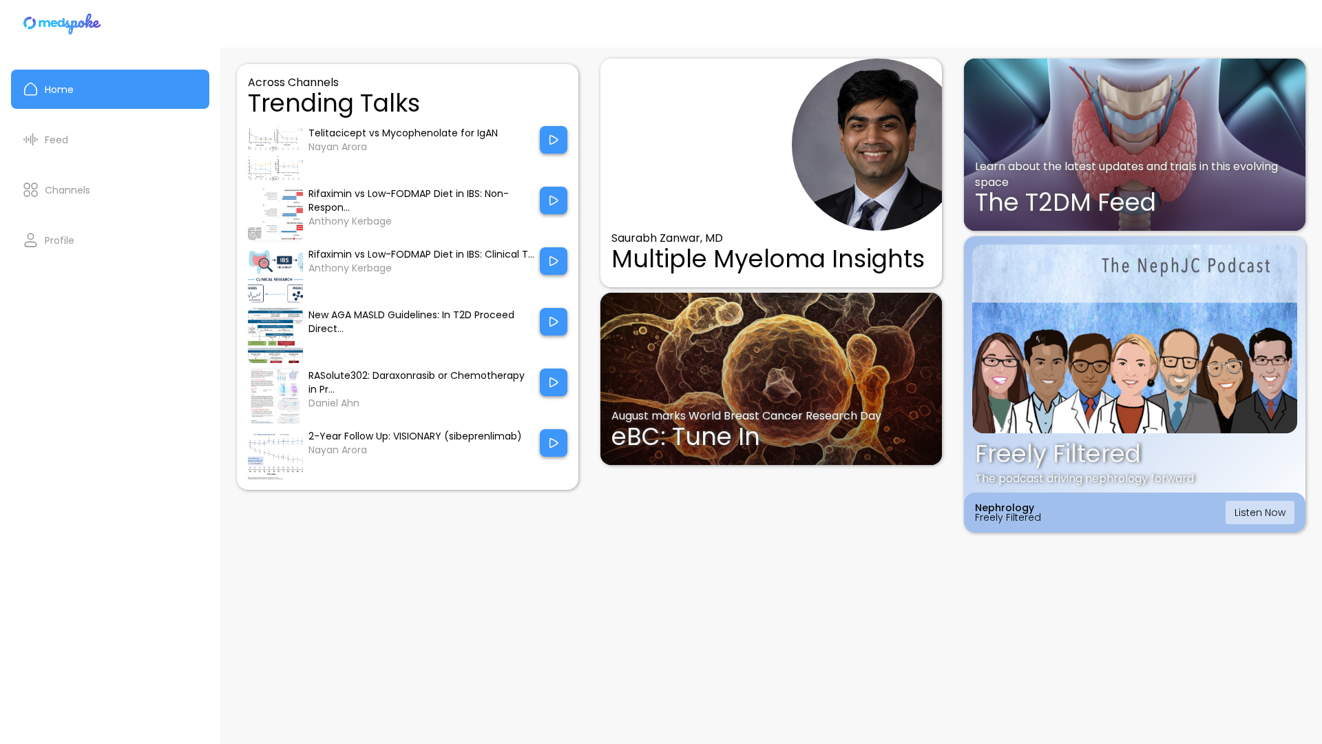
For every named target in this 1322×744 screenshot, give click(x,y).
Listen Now (1260, 512)
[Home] (62, 24)
